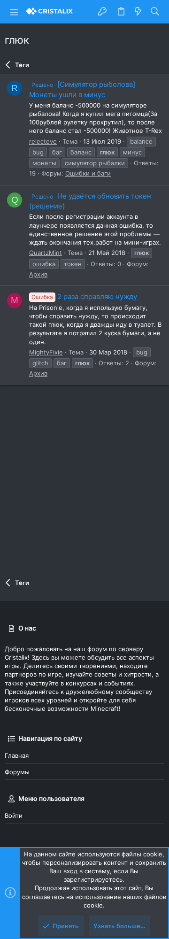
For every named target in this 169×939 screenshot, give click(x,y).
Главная (17, 755)
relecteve (43, 141)
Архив (38, 274)
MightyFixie (46, 352)
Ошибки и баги (88, 173)
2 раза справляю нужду (84, 296)
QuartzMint (45, 252)
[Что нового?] (138, 11)
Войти (14, 815)
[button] (14, 11)
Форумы (17, 772)
